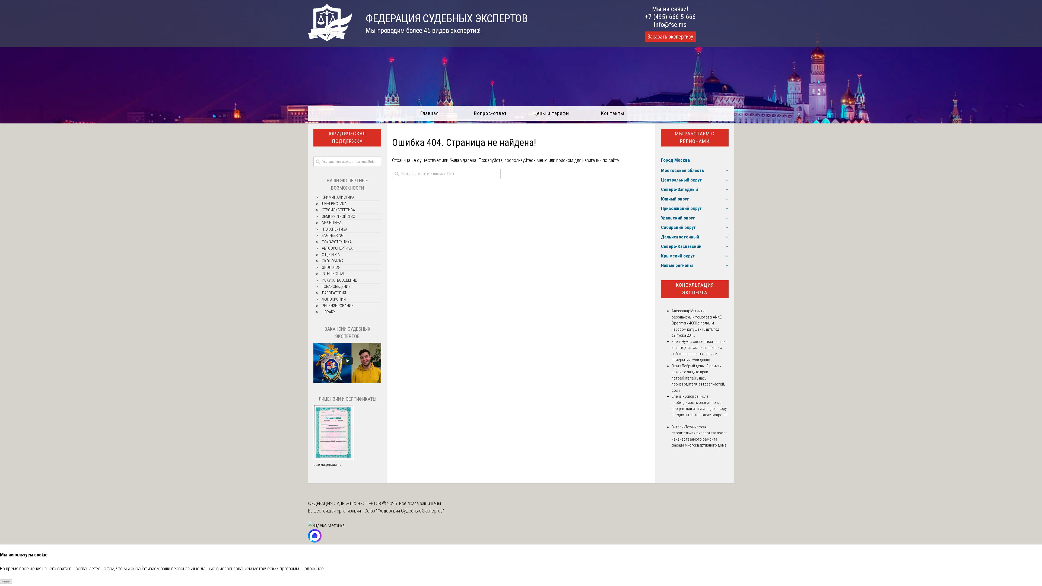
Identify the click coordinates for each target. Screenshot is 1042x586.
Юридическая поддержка (347, 137)
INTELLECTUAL (333, 273)
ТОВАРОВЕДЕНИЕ (336, 286)
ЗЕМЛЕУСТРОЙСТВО (338, 216)
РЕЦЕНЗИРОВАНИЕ (337, 305)
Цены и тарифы (551, 113)
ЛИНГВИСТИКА (334, 203)
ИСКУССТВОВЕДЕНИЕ (339, 280)
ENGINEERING (333, 235)
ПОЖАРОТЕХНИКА (337, 242)
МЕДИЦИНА (331, 222)
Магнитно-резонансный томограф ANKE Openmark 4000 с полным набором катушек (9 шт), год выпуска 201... (697, 323)
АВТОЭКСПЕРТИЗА (337, 248)
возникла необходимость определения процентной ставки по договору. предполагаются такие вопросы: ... (700, 408)
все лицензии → (327, 464)
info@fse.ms (670, 24)
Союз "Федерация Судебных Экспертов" (404, 511)
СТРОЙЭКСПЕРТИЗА (338, 210)
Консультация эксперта (695, 289)
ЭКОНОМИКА (333, 261)
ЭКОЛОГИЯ (331, 267)
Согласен (6, 582)
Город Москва (675, 160)
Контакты (612, 113)
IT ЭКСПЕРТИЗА (334, 229)
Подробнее (312, 568)
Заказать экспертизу (670, 36)
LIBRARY (328, 312)
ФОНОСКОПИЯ (334, 299)
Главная (429, 113)
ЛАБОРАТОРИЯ (334, 293)
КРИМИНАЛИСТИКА (338, 197)
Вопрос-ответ (490, 113)
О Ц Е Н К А (331, 254)
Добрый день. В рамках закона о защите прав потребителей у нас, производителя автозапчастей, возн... (698, 378)
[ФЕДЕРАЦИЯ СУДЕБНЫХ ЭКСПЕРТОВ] (330, 39)
